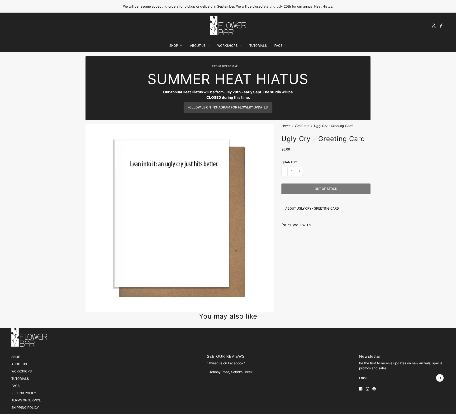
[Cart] (442, 26)
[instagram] (367, 388)
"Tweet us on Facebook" (226, 363)
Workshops (21, 371)
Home (285, 126)
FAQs (15, 386)
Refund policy (23, 393)
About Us (19, 364)
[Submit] (440, 378)
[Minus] (284, 171)
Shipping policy (25, 407)
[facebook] (360, 388)
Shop (15, 357)
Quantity (289, 162)
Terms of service (26, 400)
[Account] (433, 26)
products (302, 126)
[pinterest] (374, 388)
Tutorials (20, 379)
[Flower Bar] (228, 25)
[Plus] (300, 171)
